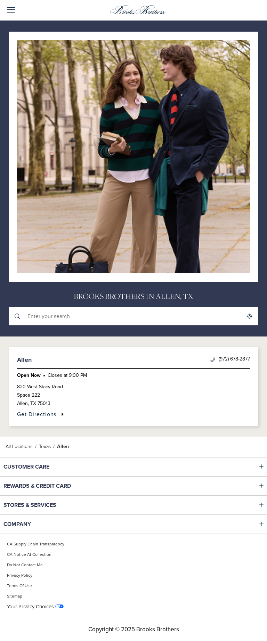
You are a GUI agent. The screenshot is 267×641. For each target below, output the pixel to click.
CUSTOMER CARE (47, 466)
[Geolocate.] (249, 316)
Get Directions (40, 414)
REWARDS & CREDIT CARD (47, 486)
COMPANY (47, 524)
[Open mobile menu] (11, 10)
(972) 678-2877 (234, 359)
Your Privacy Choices (30, 606)
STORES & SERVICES (47, 505)
